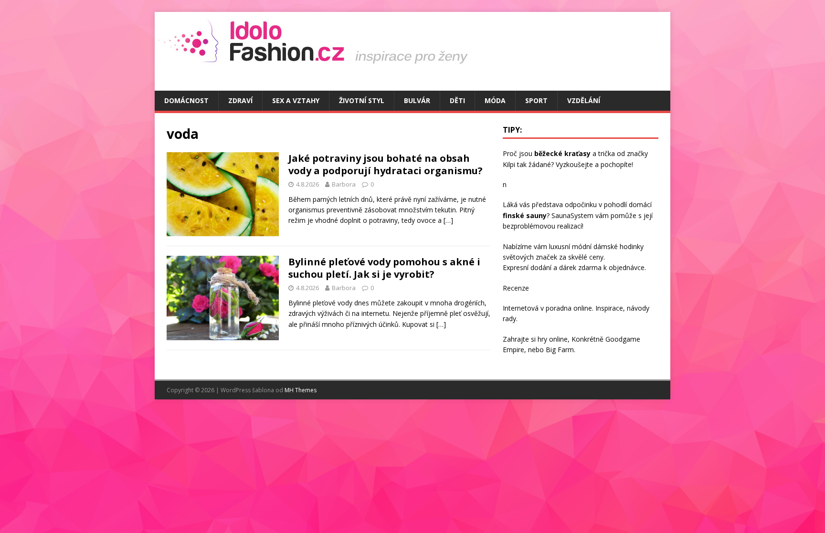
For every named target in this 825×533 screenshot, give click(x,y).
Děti (457, 100)
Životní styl (361, 100)
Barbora (344, 184)
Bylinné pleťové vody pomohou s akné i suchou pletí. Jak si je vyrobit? (384, 268)
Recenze (516, 288)
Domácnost (186, 100)
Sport (536, 100)
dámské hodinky (618, 246)
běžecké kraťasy (562, 153)
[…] (448, 220)
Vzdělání (583, 100)
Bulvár (417, 100)
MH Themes (301, 390)
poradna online (569, 308)
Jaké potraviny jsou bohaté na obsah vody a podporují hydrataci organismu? (385, 164)
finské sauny (525, 215)
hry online (553, 339)
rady (509, 318)
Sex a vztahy (295, 100)
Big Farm (560, 349)
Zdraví (240, 100)
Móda (495, 100)
